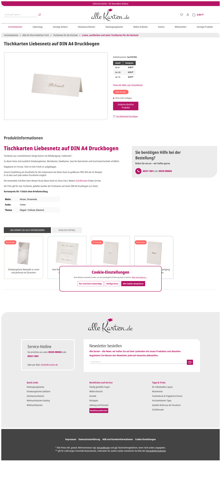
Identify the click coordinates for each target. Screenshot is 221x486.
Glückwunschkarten (35, 395)
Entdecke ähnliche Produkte (126, 106)
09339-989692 (55, 352)
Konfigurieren (112, 283)
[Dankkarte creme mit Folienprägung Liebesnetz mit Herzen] (154, 253)
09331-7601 (33, 356)
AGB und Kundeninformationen (117, 439)
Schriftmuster (82, 180)
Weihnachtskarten (35, 405)
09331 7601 (148, 171)
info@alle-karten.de (49, 364)
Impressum (70, 439)
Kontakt (92, 395)
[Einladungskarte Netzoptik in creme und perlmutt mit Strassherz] (23, 253)
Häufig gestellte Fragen (99, 386)
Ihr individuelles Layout (162, 386)
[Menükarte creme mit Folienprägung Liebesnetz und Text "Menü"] (110, 253)
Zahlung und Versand (98, 405)
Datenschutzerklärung (89, 439)
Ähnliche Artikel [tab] (67, 230)
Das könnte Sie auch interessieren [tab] (27, 230)
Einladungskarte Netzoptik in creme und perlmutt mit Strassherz (23, 271)
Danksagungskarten (35, 386)
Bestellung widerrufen (98, 410)
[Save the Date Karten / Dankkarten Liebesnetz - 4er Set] (67, 253)
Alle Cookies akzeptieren (133, 283)
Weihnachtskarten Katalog (38, 400)
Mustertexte (157, 391)
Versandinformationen (156, 450)
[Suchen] (39, 14)
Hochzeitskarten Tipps (161, 400)
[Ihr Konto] (188, 14)
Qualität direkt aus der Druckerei (166, 405)
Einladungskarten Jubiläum (38, 391)
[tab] (23, 138)
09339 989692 (165, 171)
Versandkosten (103, 447)
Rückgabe (93, 400)
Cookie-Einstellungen (145, 439)
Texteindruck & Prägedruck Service (167, 395)
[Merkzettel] (182, 14)
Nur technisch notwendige (90, 283)
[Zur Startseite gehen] (111, 14)
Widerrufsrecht (96, 391)
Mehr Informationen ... (139, 277)
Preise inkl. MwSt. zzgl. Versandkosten (128, 85)
